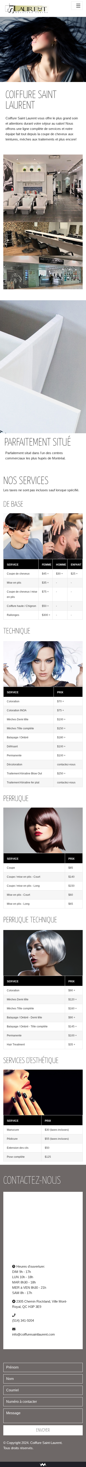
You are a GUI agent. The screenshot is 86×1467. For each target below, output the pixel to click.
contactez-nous (66, 764)
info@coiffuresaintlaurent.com (33, 1334)
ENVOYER (43, 1430)
